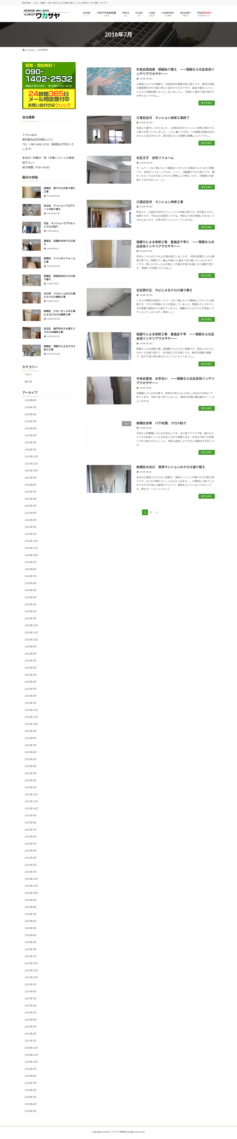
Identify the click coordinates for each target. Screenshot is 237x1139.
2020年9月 (30, 900)
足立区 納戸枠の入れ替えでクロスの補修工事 (59, 330)
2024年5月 (30, 590)
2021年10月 (31, 808)
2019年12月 (31, 963)
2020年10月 (31, 892)
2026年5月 (30, 421)
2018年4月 (30, 1104)
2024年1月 (30, 618)
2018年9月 (30, 1068)
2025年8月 (30, 484)
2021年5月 (30, 843)
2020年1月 (30, 956)
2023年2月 (30, 695)
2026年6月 (30, 414)
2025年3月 (30, 519)
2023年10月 (31, 639)
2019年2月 (30, 1033)
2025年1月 (30, 533)
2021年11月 (31, 801)
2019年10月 (31, 977)
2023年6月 (30, 667)
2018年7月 (30, 1082)
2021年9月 (30, 815)
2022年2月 (30, 780)
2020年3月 (30, 942)
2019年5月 (30, 1012)
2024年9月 (30, 562)
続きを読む (206, 103)
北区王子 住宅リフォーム (155, 158)
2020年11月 (31, 885)
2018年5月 (30, 1097)
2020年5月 (30, 928)
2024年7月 (30, 576)
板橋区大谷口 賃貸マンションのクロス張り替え (170, 467)
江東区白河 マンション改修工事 (159, 202)
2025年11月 (31, 463)
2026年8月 (30, 400)
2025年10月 (31, 470)
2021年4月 (30, 850)
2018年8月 (30, 1075)
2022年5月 (30, 759)
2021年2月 (30, 864)
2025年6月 (30, 498)
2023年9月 (30, 646)
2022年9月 (30, 731)
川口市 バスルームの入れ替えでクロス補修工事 (59, 295)
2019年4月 (30, 1019)
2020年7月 (30, 914)
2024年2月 (30, 611)
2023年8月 (30, 653)
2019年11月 (31, 970)
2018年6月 (30, 1090)
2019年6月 (30, 1005)
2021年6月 (30, 836)
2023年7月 (30, 660)
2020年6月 (30, 921)
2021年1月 (30, 871)
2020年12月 (31, 878)
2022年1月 (30, 787)
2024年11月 (31, 548)
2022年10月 (31, 724)
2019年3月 (30, 1026)
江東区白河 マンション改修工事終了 (162, 118)
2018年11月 (31, 1054)
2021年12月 (31, 794)
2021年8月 (30, 822)
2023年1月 (30, 702)
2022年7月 (30, 745)
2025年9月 (30, 477)
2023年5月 (30, 674)
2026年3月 (30, 435)
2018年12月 (31, 1047)
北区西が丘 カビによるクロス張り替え (164, 290)
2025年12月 (31, 456)
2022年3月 (30, 773)
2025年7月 (30, 491)
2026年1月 (30, 449)
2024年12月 (31, 541)
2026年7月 (30, 407)
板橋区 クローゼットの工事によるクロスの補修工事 (59, 313)
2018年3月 (30, 1111)
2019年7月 (30, 998)
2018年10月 (31, 1061)
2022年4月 (30, 766)
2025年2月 (30, 527)
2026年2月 (30, 442)
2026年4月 (30, 428)
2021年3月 (30, 857)
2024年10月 (31, 555)
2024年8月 (30, 569)
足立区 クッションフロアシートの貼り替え (59, 207)
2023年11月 (31, 632)
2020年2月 (30, 949)
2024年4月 (30, 597)
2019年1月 (30, 1040)
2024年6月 (30, 583)
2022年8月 (30, 738)
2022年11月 (31, 717)
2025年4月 (30, 512)
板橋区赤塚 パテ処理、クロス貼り (161, 423)
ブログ (28, 374)
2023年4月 (30, 681)
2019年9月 (30, 984)
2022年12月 (31, 709)
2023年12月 (31, 625)
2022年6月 (30, 752)
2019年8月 (30, 991)
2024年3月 (30, 604)
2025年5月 (30, 505)
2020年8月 (30, 907)
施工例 (28, 381)
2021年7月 (30, 829)
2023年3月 (30, 688)
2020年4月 (30, 935)
